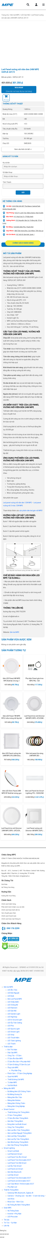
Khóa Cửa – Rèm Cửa (15, 1202)
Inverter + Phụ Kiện (14, 1214)
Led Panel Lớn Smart (15, 1169)
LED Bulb (11, 996)
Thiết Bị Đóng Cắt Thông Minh (18, 1112)
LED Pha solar (13, 1217)
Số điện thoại (7, 172)
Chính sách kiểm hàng (8, 904)
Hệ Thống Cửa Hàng (7, 887)
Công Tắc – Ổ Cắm (14, 1055)
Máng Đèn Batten (14, 1100)
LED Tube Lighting (14, 1041)
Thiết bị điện (8, 1047)
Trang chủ (5, 15)
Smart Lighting (9, 1148)
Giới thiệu (4, 884)
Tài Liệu (6, 1220)
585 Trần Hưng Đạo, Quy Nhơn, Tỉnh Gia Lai (29, 231)
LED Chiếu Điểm (13, 1002)
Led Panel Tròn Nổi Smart (17, 1163)
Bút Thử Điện (12, 1050)
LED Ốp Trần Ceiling (15, 1023)
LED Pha (11, 1026)
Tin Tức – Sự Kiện (10, 1223)
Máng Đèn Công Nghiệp (16, 1106)
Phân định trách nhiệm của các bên (12, 907)
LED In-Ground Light (15, 1020)
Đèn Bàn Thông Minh (15, 1121)
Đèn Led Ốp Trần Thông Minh (18, 1139)
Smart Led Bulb (13, 1151)
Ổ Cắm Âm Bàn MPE (15, 1058)
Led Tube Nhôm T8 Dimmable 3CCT (21, 1184)
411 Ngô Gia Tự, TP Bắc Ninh (23, 216)
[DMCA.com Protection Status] (10, 946)
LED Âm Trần (12, 990)
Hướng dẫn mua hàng (8, 896)
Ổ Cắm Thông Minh (15, 1115)
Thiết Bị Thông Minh (11, 1190)
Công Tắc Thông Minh (16, 1127)
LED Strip (11, 1035)
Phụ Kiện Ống (16, 1070)
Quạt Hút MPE (13, 1076)
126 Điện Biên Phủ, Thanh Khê (23, 227)
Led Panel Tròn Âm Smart (17, 1157)
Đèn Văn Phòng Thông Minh (18, 1145)
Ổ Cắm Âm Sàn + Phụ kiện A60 (19, 1062)
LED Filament (12, 1008)
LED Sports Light (14, 1029)
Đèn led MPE (15, 15)
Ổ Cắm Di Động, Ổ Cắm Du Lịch (19, 1064)
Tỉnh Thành (7, 182)
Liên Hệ (6, 1226)
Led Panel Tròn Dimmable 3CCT (19, 1160)
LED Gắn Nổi (25, 15)
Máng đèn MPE (9, 1088)
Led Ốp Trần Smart (15, 1166)
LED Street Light (13, 1032)
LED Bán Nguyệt (13, 993)
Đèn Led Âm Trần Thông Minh (19, 1130)
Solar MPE (7, 1208)
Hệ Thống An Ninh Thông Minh (19, 1205)
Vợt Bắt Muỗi (12, 1085)
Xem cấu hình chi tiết (22, 149)
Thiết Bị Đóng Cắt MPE (16, 1079)
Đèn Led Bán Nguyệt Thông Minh (20, 1133)
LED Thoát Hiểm (13, 1038)
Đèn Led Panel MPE (15, 999)
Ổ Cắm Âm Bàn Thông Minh (18, 1118)
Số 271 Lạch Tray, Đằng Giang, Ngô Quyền (29, 213)
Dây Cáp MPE (12, 1053)
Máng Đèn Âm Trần (15, 1097)
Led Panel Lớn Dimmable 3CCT (19, 1181)
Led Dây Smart (13, 1175)
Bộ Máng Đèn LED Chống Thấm (19, 1091)
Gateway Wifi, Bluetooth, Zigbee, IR (20, 1193)
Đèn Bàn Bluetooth (14, 1172)
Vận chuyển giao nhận (8, 913)
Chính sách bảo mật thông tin (11, 919)
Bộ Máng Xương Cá (15, 1094)
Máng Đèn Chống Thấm (16, 1103)
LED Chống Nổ (13, 1005)
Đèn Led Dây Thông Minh (17, 1136)
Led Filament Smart (15, 1154)
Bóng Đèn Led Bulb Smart (17, 1124)
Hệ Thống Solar (13, 1211)
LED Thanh (12, 1044)
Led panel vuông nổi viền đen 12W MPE (17, 503)
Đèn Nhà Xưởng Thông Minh (18, 1142)
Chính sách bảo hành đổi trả (10, 910)
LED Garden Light (14, 1014)
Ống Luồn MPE (13, 1067)
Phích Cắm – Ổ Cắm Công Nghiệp (20, 1073)
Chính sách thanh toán (8, 916)
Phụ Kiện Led (12, 1187)
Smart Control (9, 1109)
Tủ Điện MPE (12, 1082)
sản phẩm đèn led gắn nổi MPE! (30, 510)
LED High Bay (12, 1017)
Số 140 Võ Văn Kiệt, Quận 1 (25, 234)
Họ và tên (6, 163)
